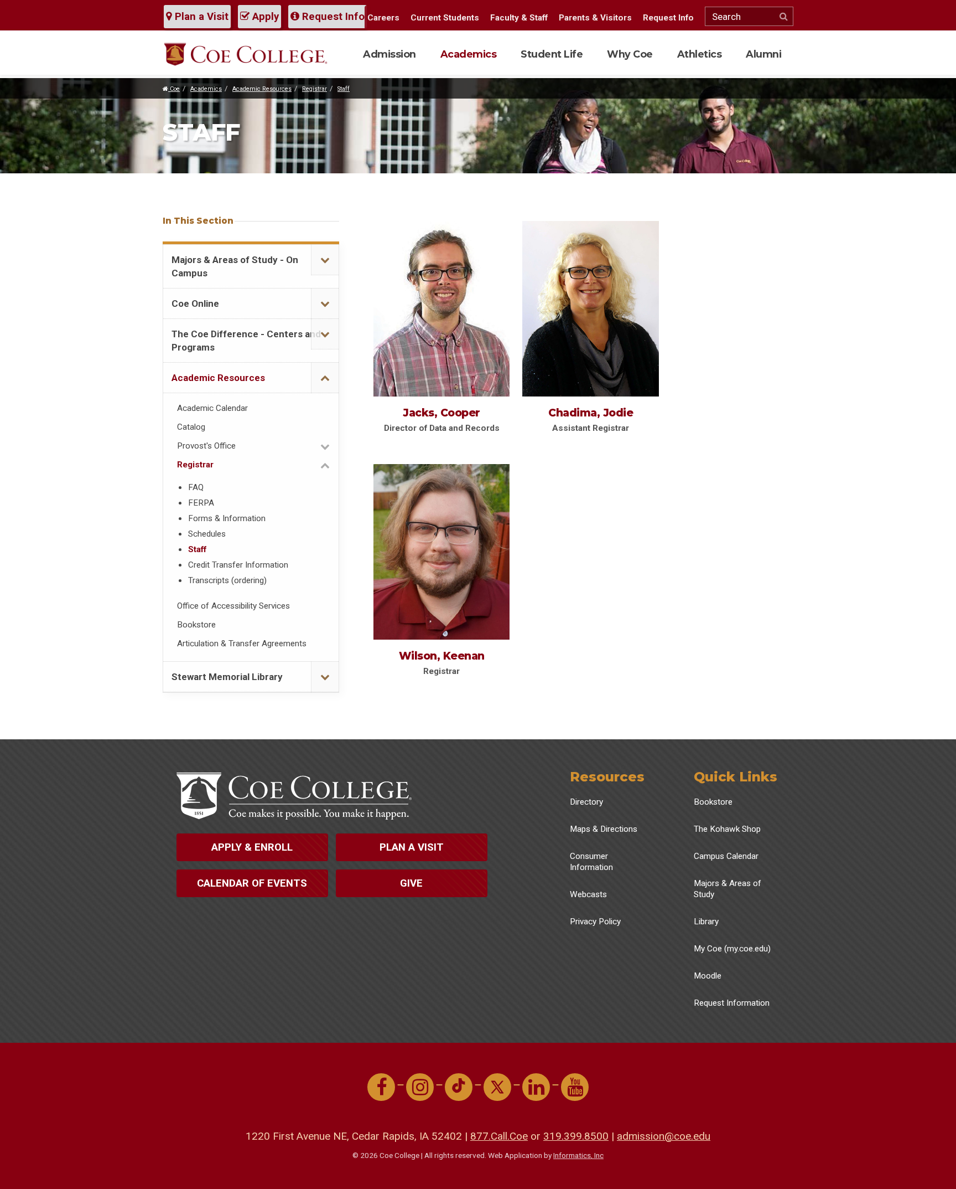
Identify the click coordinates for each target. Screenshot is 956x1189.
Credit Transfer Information (238, 565)
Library (706, 922)
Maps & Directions (603, 829)
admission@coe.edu (663, 1136)
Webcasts (588, 894)
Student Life (552, 54)
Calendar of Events (252, 883)
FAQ (196, 487)
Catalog (191, 427)
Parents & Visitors (595, 18)
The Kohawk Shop (727, 829)
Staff (343, 88)
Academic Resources (262, 88)
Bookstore (196, 625)
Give (411, 883)
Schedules (207, 534)
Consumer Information (591, 861)
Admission (389, 54)
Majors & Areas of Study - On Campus (235, 266)
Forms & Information (227, 518)
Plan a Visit (200, 17)
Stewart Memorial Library (227, 676)
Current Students (445, 18)
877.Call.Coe (499, 1136)
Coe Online (195, 303)
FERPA (201, 503)
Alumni (763, 54)
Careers (383, 18)
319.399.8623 (424, 514)
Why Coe (630, 54)
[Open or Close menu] (325, 260)
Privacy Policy (595, 922)
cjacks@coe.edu (428, 286)
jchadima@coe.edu (581, 286)
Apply (264, 17)
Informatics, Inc (578, 1155)
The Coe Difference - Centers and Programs (246, 340)
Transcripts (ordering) (227, 580)
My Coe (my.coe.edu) (732, 949)
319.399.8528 (573, 271)
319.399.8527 (424, 271)
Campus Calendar (726, 856)
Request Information (732, 1003)
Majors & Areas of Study (727, 888)
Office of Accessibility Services (233, 606)
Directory (586, 802)
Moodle (707, 976)
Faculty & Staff (519, 18)
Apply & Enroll (252, 847)
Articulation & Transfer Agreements (241, 643)
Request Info (332, 17)
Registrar (314, 88)
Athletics (699, 54)
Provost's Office (206, 446)
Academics (468, 54)
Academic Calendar (212, 408)
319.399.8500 (576, 1136)
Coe (174, 88)
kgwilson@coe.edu (432, 529)
